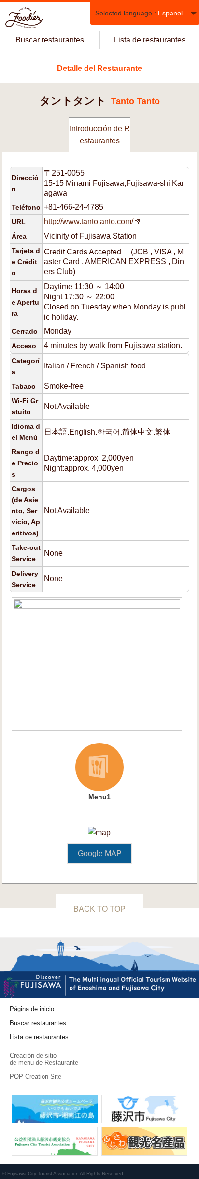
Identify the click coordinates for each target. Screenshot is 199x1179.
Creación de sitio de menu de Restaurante (44, 1059)
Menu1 (90, 772)
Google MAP (100, 853)
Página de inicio (32, 1008)
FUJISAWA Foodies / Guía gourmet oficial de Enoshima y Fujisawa (24, 18)
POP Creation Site (35, 1076)
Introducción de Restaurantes (100, 135)
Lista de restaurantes (149, 40)
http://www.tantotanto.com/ (88, 221)
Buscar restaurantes (49, 40)
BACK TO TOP (99, 909)
